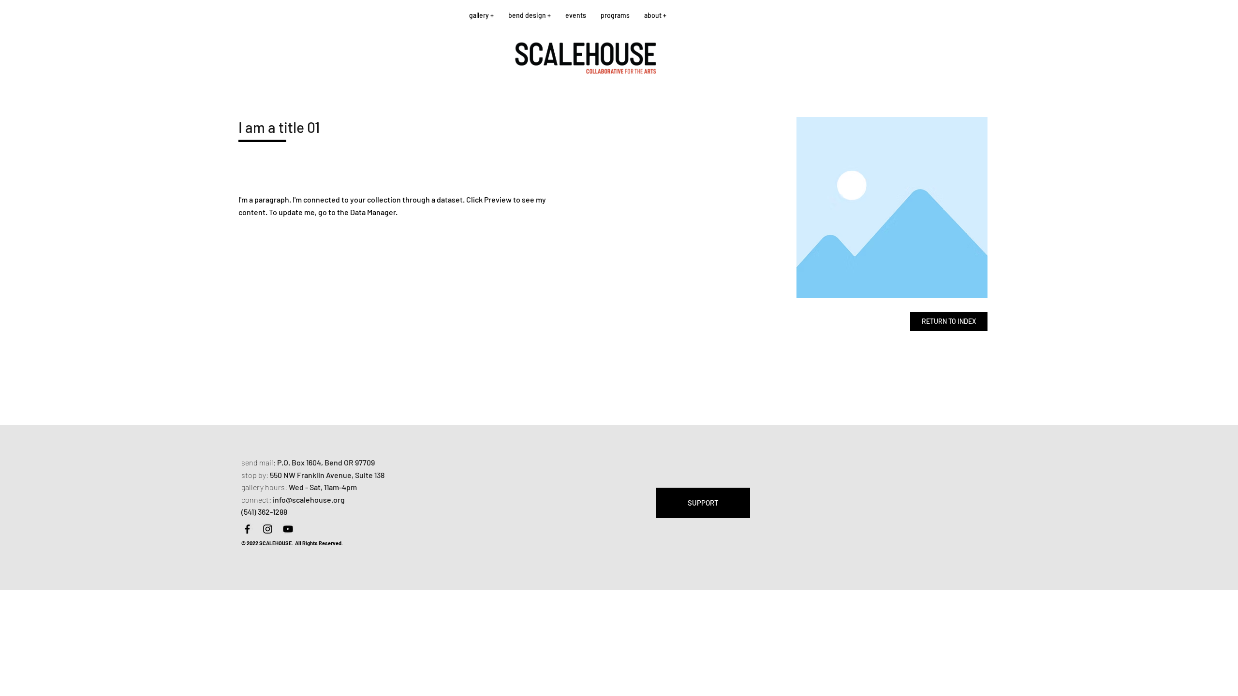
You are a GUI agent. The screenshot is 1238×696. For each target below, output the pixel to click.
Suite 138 (369, 474)
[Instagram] (268, 529)
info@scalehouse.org (309, 499)
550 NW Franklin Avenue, (312, 474)
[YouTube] (288, 529)
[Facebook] (247, 529)
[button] (481, 15)
